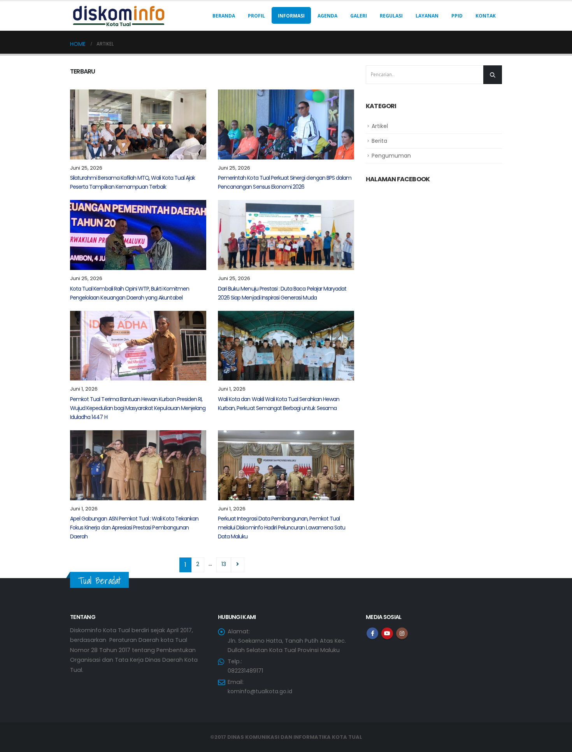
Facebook (372, 633)
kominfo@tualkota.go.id (260, 691)
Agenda (327, 15)
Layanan (427, 15)
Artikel (380, 126)
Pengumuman (391, 156)
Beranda (223, 15)
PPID (457, 15)
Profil (256, 15)
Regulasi (391, 15)
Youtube (387, 633)
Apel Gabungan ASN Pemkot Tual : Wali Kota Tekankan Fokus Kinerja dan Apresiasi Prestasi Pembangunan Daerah (134, 527)
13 (223, 564)
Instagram (402, 633)
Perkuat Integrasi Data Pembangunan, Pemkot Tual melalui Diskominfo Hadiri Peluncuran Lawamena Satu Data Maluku (281, 527)
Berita (379, 141)
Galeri (358, 15)
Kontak (485, 15)
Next (237, 564)
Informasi (291, 15)
